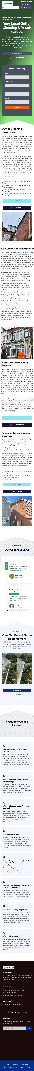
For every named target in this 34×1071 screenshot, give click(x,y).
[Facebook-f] (22, 8)
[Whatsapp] (22, 1012)
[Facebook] (8, 1012)
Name (6, 73)
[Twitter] (24, 8)
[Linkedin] (19, 1012)
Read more (19, 570)
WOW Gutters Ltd (9, 972)
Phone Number (9, 81)
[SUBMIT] (29, 1028)
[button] (25, 4)
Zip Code (7, 98)
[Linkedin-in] (27, 8)
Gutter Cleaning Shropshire (23, 136)
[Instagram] (29, 8)
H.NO (6, 90)
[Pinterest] (26, 1012)
